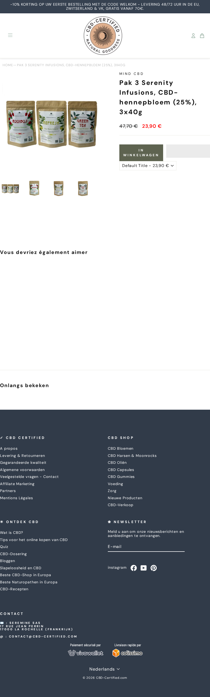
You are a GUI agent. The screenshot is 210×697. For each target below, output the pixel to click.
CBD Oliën (117, 462)
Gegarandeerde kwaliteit (23, 462)
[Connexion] (193, 35)
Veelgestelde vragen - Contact (29, 476)
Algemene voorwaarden (22, 469)
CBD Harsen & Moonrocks (132, 455)
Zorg (112, 490)
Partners (8, 490)
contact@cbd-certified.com (43, 637)
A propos (9, 448)
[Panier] (202, 35)
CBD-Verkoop (120, 505)
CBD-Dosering (13, 554)
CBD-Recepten (14, 589)
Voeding (115, 484)
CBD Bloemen (120, 448)
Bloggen (7, 560)
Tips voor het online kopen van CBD (34, 539)
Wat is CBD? (11, 532)
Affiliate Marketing (17, 484)
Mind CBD (131, 74)
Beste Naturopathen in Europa (29, 582)
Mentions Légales (16, 498)
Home (8, 65)
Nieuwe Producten (125, 498)
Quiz (4, 546)
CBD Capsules (121, 469)
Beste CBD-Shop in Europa (25, 575)
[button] (188, 151)
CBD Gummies (121, 476)
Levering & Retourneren (22, 455)
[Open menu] (10, 35)
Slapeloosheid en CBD (20, 568)
